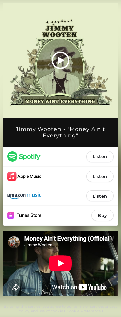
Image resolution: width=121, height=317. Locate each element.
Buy (102, 215)
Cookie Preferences (85, 311)
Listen (100, 156)
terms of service (88, 306)
